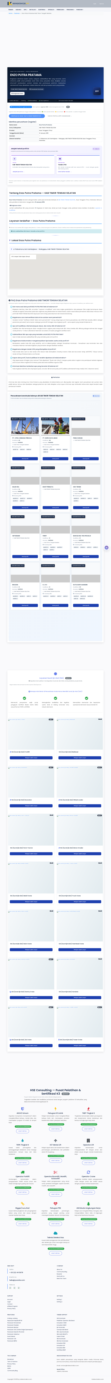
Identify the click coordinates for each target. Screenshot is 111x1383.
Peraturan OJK (11, 1339)
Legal (8, 1302)
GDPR (9, 1368)
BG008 (29, 498)
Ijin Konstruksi (61, 1327)
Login (94, 3)
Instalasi (32, 10)
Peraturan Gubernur (13, 1334)
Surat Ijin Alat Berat (62, 1329)
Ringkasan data (18, 93)
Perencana (60, 10)
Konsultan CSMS (62, 1323)
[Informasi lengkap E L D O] (55, 568)
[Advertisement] (55, 29)
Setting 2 (59, 1302)
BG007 (15, 449)
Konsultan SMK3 (61, 1325)
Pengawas (70, 10)
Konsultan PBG (61, 1343)
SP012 (89, 547)
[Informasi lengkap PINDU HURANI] (86, 422)
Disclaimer (10, 1359)
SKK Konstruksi (61, 1318)
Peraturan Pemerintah (14, 1323)
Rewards (59, 1274)
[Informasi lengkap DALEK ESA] (25, 471)
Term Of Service (12, 1361)
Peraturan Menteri (12, 1327)
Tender (10, 10)
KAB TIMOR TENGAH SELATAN (66, 200)
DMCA (9, 1366)
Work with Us (60, 1276)
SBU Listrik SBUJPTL (62, 1334)
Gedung (18, 10)
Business (17, 13)
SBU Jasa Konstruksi (63, 1332)
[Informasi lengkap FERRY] (55, 520)
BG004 (15, 498)
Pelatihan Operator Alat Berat (66, 1320)
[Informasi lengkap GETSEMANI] (25, 520)
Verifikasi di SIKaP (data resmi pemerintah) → (27, 116)
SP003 (76, 547)
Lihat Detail (22, 1131)
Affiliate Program (12, 1306)
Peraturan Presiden (13, 1325)
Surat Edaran (11, 1336)
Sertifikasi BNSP (61, 1350)
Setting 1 (59, 1299)
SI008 (29, 449)
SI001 (45, 449)
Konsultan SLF (61, 1345)
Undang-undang (12, 1318)
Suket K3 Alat (61, 1336)
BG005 (76, 501)
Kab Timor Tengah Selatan (21, 444)
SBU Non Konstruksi (62, 1341)
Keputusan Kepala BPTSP (14, 1320)
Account (10, 1299)
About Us (59, 1269)
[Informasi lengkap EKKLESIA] (25, 568)
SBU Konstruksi (61, 1339)
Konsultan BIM (61, 1348)
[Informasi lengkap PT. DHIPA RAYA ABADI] (55, 422)
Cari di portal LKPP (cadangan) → (60, 116)
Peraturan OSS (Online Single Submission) (20, 1329)
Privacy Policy (11, 1308)
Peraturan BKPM (12, 1341)
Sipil (25, 10)
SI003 (58, 449)
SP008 (82, 547)
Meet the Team (61, 1278)
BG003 (83, 596)
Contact (9, 1304)
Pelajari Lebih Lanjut (31, 758)
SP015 (95, 547)
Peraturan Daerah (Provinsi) (15, 1332)
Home (10, 13)
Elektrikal (41, 10)
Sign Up (102, 3)
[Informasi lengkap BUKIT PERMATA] (55, 471)
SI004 (65, 449)
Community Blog (62, 1272)
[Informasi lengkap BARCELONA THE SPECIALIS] (86, 520)
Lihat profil (25, 458)
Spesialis (51, 10)
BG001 (52, 549)
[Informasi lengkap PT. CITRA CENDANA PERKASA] (25, 422)
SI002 (22, 449)
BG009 (15, 501)
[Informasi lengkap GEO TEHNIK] (86, 471)
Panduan (79, 10)
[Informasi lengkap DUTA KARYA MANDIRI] (86, 568)
